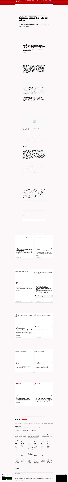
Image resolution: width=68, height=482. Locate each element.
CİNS (37, 0)
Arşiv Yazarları (48, 447)
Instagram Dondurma (23, 461)
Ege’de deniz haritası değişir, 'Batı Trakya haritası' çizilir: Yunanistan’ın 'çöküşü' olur (45, 4)
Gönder (31, 257)
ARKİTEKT (47, 0)
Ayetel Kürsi (35, 459)
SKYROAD (33, 0)
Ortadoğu (16, 444)
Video (28, 441)
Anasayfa (20, 16)
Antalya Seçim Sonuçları (30, 453)
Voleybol (42, 446)
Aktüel (35, 445)
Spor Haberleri (49, 455)
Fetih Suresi (35, 461)
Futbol (41, 445)
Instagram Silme (23, 460)
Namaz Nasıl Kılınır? (36, 462)
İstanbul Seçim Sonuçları (30, 449)
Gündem (22, 441)
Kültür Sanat (26, 16)
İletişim (19, 469)
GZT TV (25, 0)
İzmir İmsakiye (29, 459)
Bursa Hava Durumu (43, 459)
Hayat (22, 16)
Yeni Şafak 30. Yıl (36, 444)
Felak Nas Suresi (36, 460)
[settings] (47, 1)
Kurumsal (16, 469)
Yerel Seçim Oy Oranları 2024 (30, 448)
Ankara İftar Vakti (30, 461)
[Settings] (44, 3)
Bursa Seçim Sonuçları (30, 452)
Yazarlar (48, 443)
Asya (15, 446)
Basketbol (42, 444)
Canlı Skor (48, 461)
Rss (22, 469)
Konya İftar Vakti (29, 462)
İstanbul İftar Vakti (30, 460)
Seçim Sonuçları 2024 (30, 444)
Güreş (41, 449)
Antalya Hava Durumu (43, 460)
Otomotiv (22, 446)
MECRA (35, 0)
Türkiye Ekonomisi (23, 444)
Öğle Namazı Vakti (17, 460)
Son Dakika (42, 441)
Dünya (16, 443)
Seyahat (35, 449)
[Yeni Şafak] (18, 1)
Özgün (22, 455)
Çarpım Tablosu (23, 459)
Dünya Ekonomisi (23, 445)
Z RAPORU (50, 0)
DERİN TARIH (44, 0)
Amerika (16, 447)
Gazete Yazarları (49, 445)
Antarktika (16, 449)
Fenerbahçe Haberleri (49, 459)
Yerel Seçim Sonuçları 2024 (30, 446)
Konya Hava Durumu (43, 461)
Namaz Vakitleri (17, 455)
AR (23, 419)
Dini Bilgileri (35, 455)
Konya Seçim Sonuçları (30, 454)
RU (25, 419)
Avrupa (15, 445)
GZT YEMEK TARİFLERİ (29, 0)
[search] (44, 1)
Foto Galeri (35, 441)
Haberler (48, 441)
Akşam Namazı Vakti (17, 462)
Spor (41, 443)
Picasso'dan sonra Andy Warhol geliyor (32, 16)
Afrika (15, 448)
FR (24, 419)
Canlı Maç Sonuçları (49, 462)
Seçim (28, 443)
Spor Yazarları (48, 446)
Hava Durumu (42, 455)
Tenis (41, 447)
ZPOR (41, 0)
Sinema (35, 448)
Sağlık (35, 447)
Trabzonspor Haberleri (49, 460)
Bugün (16, 441)
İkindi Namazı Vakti (17, 461)
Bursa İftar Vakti (29, 463)
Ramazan (29, 455)
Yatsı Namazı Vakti (17, 463)
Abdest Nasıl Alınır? (36, 463)
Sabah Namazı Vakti (17, 459)
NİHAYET (39, 0)
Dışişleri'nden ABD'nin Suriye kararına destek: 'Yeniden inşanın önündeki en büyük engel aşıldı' (21, 4)
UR (26, 419)
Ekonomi (22, 443)
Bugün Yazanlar (49, 444)
